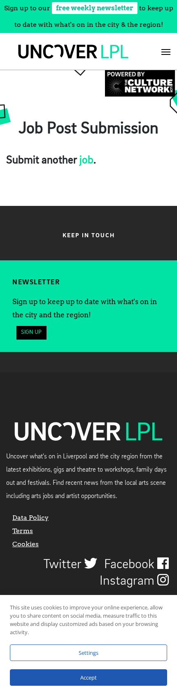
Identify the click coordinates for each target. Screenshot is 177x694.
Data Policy (30, 518)
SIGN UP (31, 332)
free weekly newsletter (94, 8)
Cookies (25, 544)
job (86, 160)
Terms (22, 531)
